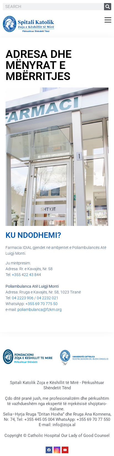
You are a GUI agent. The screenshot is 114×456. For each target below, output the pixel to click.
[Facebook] (49, 450)
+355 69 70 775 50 (41, 304)
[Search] (107, 6)
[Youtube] (65, 450)
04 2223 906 (22, 298)
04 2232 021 (47, 298)
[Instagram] (57, 450)
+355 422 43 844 (26, 274)
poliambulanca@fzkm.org (39, 309)
